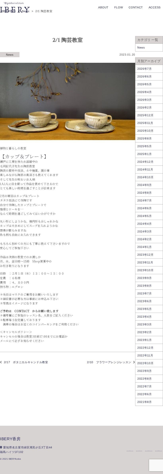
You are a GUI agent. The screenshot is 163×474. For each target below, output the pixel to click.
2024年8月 (144, 192)
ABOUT (103, 7)
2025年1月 (144, 154)
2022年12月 (145, 347)
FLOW (118, 7)
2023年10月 (145, 270)
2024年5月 (144, 216)
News (10, 54)
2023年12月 (145, 254)
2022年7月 (144, 386)
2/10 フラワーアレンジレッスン (109, 362)
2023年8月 (144, 285)
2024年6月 (144, 208)
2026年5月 (144, 84)
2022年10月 (145, 363)
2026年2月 (144, 107)
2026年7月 (144, 68)
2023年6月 (144, 301)
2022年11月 (145, 355)
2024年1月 (144, 247)
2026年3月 (144, 99)
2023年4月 (144, 316)
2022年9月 (144, 370)
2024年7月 (144, 200)
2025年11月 (145, 123)
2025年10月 (145, 130)
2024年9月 (144, 185)
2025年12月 (145, 115)
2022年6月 (144, 394)
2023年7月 (144, 293)
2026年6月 (144, 76)
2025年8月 (144, 138)
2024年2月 (144, 239)
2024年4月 (144, 223)
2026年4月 (144, 92)
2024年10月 (145, 177)
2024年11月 (145, 169)
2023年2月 (144, 332)
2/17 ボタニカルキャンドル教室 (26, 362)
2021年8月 (144, 401)
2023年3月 (144, 324)
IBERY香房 (10, 439)
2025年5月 (144, 146)
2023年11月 (145, 262)
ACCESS (155, 7)
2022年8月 (144, 378)
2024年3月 (144, 231)
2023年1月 (144, 339)
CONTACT (136, 7)
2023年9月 (144, 278)
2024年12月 (145, 161)
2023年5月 (144, 309)
